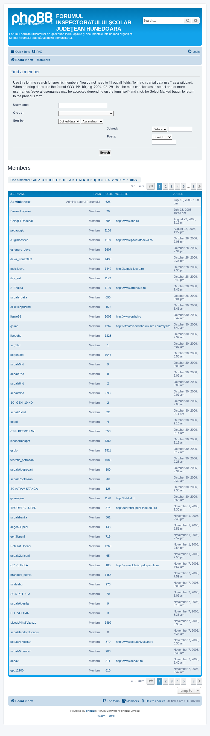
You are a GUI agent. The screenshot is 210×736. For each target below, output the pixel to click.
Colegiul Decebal (21, 220)
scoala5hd (17, 364)
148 (108, 527)
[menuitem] (36, 51)
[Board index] (32, 18)
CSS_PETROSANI (22, 431)
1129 (108, 287)
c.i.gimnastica (19, 240)
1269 (108, 546)
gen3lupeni (17, 536)
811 (108, 660)
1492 (108, 622)
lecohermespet (20, 440)
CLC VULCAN (19, 613)
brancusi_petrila (20, 574)
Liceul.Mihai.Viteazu (23, 622)
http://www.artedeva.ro (131, 287)
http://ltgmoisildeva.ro (130, 268)
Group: (18, 112)
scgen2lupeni (19, 527)
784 (108, 220)
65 (108, 555)
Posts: (111, 136)
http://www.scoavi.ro (129, 660)
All (35, 179)
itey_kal (15, 278)
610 (108, 670)
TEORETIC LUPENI (23, 507)
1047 (108, 354)
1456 (108, 574)
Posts (108, 193)
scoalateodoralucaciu (24, 632)
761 (108, 479)
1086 (108, 460)
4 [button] (178, 186)
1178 (108, 498)
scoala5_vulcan (20, 651)
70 (108, 211)
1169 (108, 240)
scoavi (14, 660)
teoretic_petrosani (22, 460)
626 (108, 201)
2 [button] (166, 186)
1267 (108, 326)
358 (108, 431)
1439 (108, 259)
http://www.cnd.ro (127, 220)
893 (108, 393)
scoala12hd (18, 412)
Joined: (112, 128)
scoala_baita (18, 297)
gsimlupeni (17, 498)
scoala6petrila (19, 603)
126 (108, 488)
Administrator (20, 201)
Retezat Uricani (20, 546)
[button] (151, 186)
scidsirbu (16, 584)
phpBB (90, 710)
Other (133, 179)
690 (108, 297)
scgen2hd (17, 354)
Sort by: (19, 120)
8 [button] (193, 186)
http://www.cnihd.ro (128, 316)
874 (108, 507)
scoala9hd (17, 393)
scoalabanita (18, 517)
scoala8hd (17, 383)
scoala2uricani (20, 555)
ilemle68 (15, 316)
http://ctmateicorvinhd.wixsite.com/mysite (143, 326)
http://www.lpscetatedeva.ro (134, 240)
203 (108, 651)
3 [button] (172, 186)
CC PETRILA (19, 565)
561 (108, 517)
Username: (21, 104)
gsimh (14, 326)
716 (108, 536)
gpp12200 (17, 670)
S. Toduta (16, 287)
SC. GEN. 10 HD (21, 402)
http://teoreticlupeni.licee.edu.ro (136, 507)
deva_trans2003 (21, 259)
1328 (108, 335)
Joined (178, 193)
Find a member (20, 179)
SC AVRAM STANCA (24, 488)
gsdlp (14, 450)
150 (108, 307)
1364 (108, 440)
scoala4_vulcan (20, 641)
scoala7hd (17, 374)
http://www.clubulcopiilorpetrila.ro (137, 565)
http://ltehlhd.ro (125, 498)
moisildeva (17, 268)
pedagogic (17, 230)
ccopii (14, 421)
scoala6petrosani (21, 469)
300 (108, 469)
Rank (97, 193)
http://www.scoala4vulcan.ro (134, 641)
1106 (108, 230)
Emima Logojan (20, 211)
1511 (108, 450)
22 (108, 412)
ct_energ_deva (20, 249)
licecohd (15, 335)
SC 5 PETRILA (20, 594)
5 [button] (184, 186)
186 (108, 565)
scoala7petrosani (21, 479)
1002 (108, 316)
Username (17, 193)
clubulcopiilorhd (20, 307)
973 (108, 584)
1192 (108, 278)
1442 (108, 268)
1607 (108, 249)
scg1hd (15, 345)
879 (108, 641)
